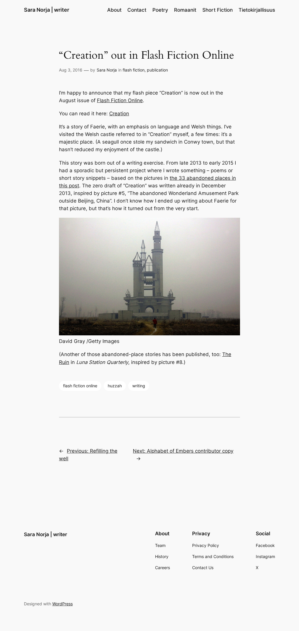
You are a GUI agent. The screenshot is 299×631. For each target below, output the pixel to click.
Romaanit (185, 10)
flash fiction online (80, 385)
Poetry (160, 10)
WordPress (62, 603)
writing (138, 385)
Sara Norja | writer (46, 10)
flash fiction (134, 69)
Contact (136, 10)
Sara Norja (107, 69)
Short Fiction (217, 10)
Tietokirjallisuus (257, 10)
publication (157, 69)
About (114, 10)
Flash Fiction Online (120, 100)
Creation (119, 113)
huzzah (115, 385)
